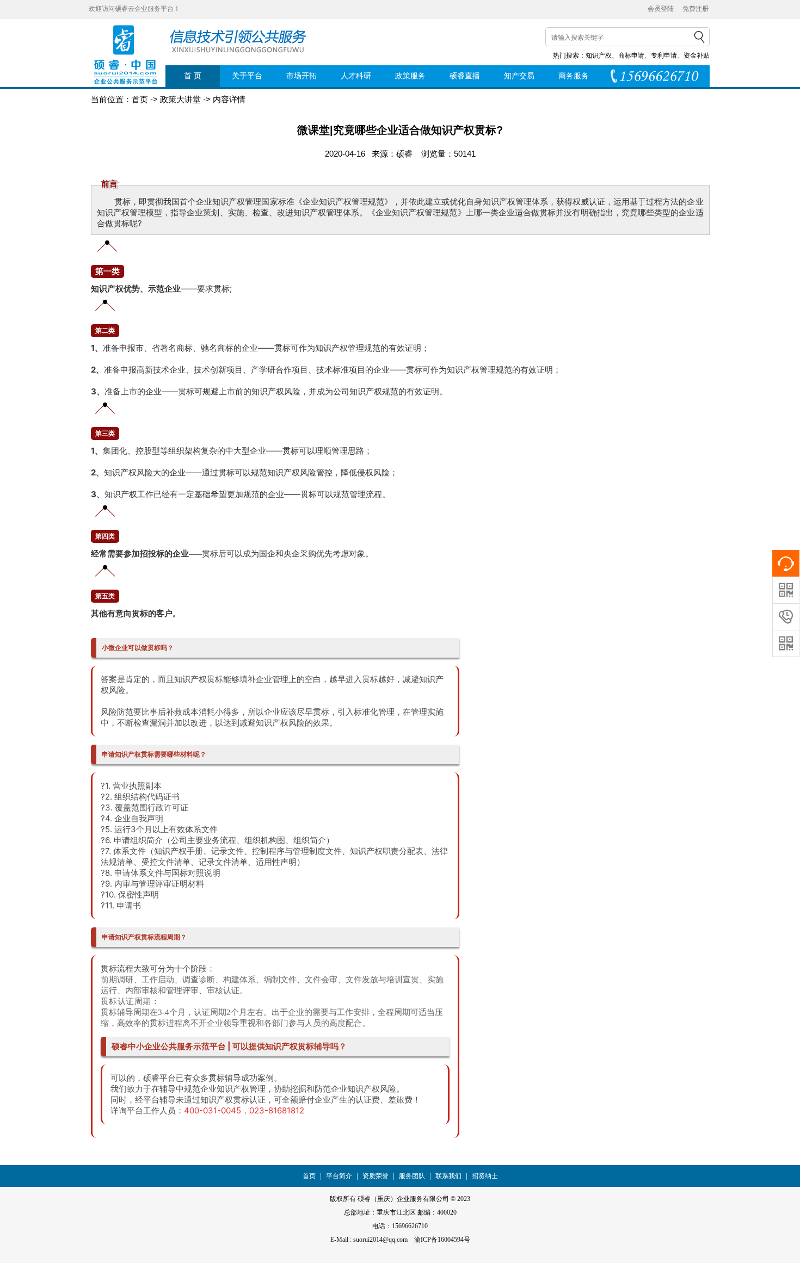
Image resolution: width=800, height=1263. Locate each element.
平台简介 (339, 1176)
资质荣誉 (375, 1176)
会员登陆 (661, 9)
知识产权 (599, 55)
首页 (309, 1176)
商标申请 (631, 55)
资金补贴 (697, 55)
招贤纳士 (485, 1176)
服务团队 (412, 1176)
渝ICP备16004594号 (442, 1239)
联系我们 (448, 1176)
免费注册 (695, 9)
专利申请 (664, 55)
